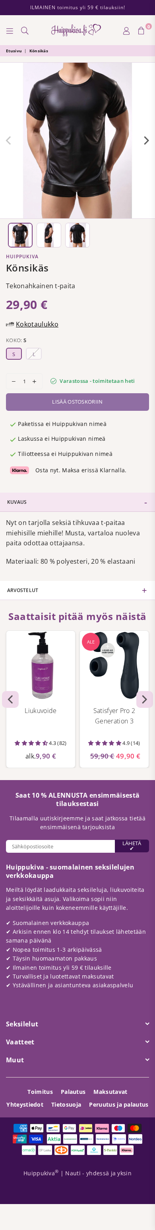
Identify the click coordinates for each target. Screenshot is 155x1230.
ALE (91, 642)
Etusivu (14, 50)
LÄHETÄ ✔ (131, 846)
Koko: (16, 340)
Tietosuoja (66, 1104)
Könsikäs (38, 50)
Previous (8, 140)
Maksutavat (110, 1091)
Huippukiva (22, 256)
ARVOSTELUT (22, 590)
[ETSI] (25, 30)
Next (146, 140)
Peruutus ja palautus (118, 1104)
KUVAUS (17, 502)
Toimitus (40, 1091)
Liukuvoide (40, 710)
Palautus (73, 1091)
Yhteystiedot (24, 1104)
